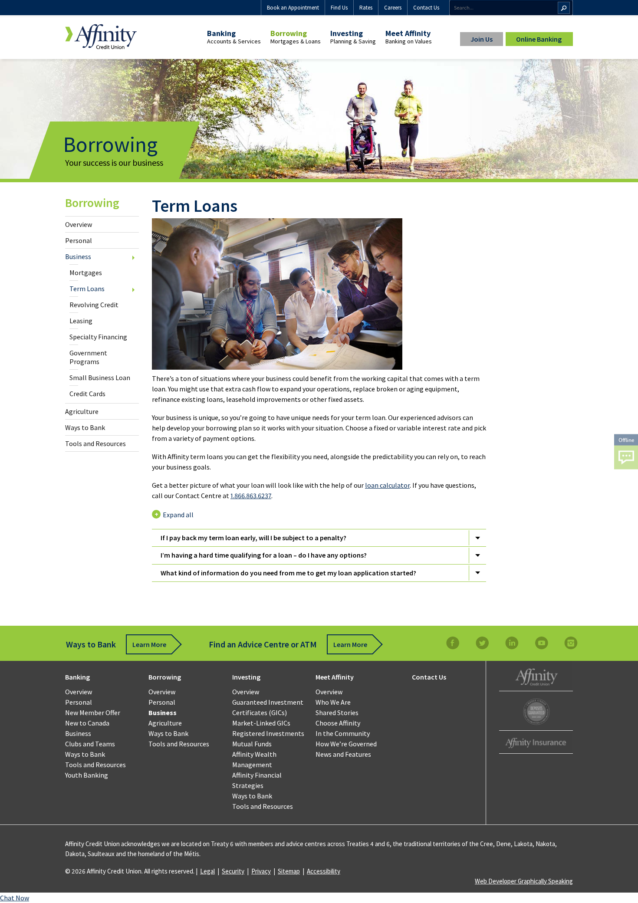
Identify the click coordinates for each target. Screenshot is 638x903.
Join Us (481, 39)
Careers (392, 7)
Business (78, 256)
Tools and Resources (95, 443)
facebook (452, 642)
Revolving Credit (93, 304)
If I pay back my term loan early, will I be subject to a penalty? (253, 537)
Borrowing (288, 33)
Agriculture (82, 411)
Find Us (339, 7)
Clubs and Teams (90, 743)
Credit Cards (87, 393)
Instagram (570, 642)
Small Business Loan (99, 377)
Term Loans (87, 288)
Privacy (261, 871)
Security (233, 871)
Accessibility (323, 871)
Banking (221, 33)
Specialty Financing (98, 336)
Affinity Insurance (536, 743)
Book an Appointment (293, 7)
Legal (207, 871)
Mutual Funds (252, 743)
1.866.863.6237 (250, 495)
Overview (78, 224)
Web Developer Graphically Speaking (524, 881)
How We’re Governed (346, 743)
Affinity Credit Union (536, 676)
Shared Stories (337, 712)
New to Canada (87, 723)
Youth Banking (86, 775)
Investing (346, 33)
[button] (626, 451)
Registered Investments (268, 733)
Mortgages (85, 272)
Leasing (80, 320)
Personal (78, 240)
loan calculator (387, 485)
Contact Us (426, 7)
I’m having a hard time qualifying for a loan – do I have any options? (264, 555)
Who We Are (333, 702)
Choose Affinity (338, 723)
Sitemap (289, 871)
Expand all (178, 514)
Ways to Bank (85, 427)
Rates (365, 7)
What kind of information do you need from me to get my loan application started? (288, 572)
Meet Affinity (408, 33)
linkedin (511, 642)
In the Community (343, 733)
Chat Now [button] (14, 897)
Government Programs (88, 357)
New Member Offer (92, 712)
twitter (482, 642)
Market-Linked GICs (261, 723)
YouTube (541, 642)
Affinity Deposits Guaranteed (536, 711)
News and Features (343, 754)
